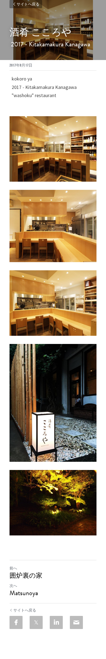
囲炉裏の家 (26, 575)
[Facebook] (16, 622)
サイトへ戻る (28, 4)
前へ (13, 568)
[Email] (76, 622)
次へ (13, 585)
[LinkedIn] (56, 622)
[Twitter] (36, 622)
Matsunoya (25, 593)
